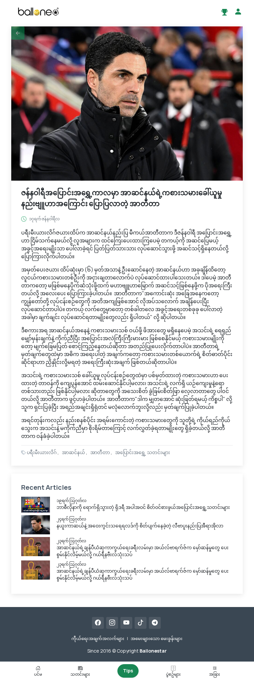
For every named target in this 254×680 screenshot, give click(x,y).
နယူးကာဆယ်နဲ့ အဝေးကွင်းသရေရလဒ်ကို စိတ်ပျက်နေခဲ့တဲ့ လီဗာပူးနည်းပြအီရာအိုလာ (140, 525)
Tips (128, 670)
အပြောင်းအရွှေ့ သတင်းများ (142, 452)
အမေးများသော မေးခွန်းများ (157, 638)
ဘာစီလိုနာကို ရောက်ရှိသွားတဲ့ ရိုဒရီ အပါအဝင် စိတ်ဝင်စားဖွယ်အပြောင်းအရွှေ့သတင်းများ (143, 507)
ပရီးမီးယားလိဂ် (42, 452)
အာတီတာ (100, 452)
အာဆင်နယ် (73, 452)
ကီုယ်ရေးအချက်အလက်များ (97, 638)
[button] (17, 33)
